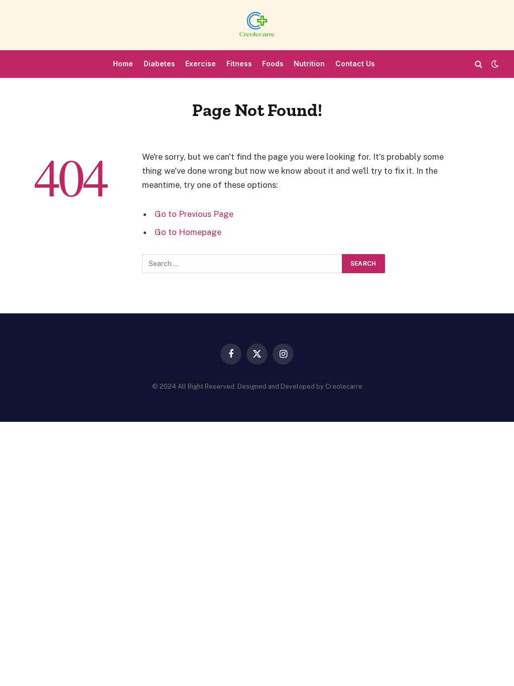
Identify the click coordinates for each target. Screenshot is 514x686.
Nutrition (309, 63)
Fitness (239, 63)
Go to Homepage (188, 232)
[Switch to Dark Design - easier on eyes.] (494, 64)
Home (123, 63)
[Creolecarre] (257, 25)
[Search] (478, 64)
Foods (273, 63)
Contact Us (355, 63)
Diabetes (159, 63)
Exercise (200, 63)
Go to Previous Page (194, 214)
